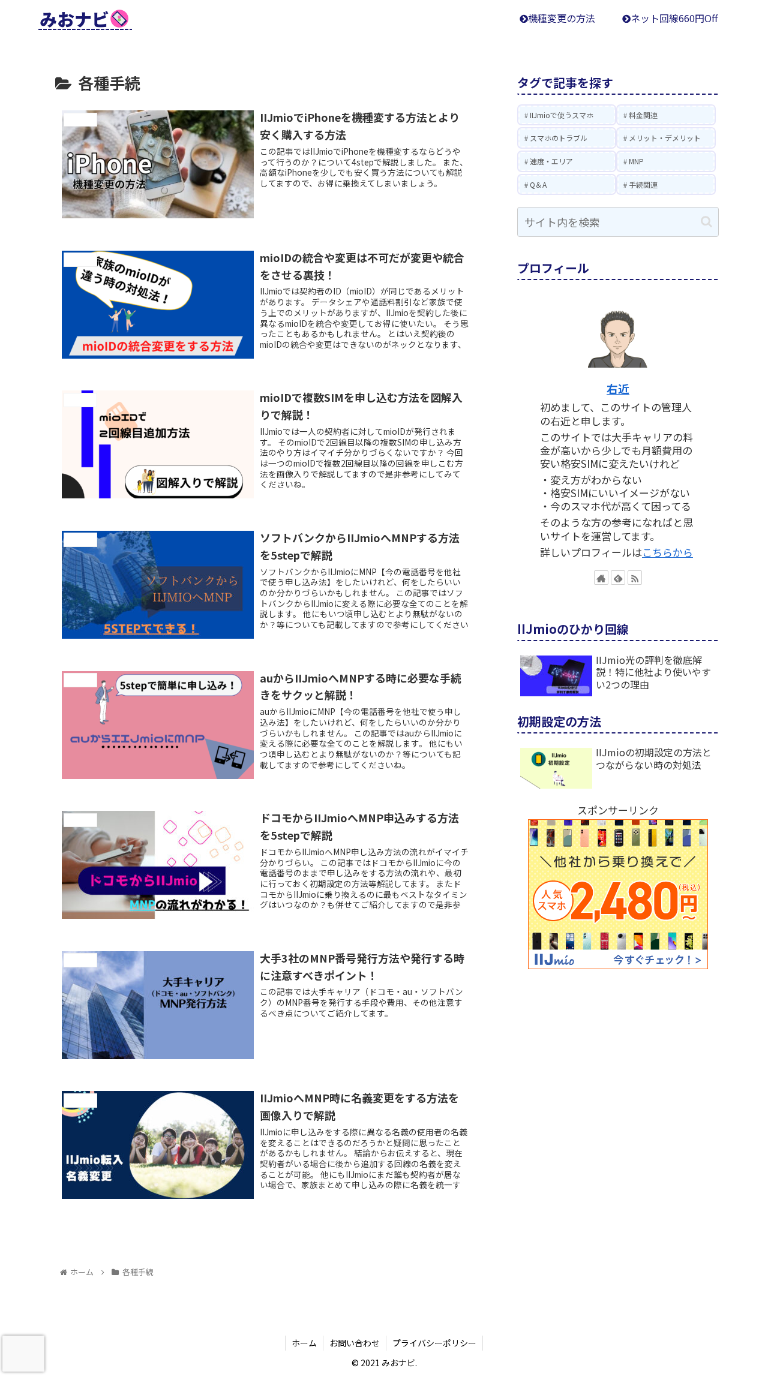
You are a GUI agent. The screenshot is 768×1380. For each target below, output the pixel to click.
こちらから (667, 552)
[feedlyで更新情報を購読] (618, 577)
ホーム (304, 1343)
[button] (706, 222)
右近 (618, 388)
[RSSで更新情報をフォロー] (635, 577)
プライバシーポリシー (434, 1343)
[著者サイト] (601, 577)
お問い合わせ (354, 1343)
